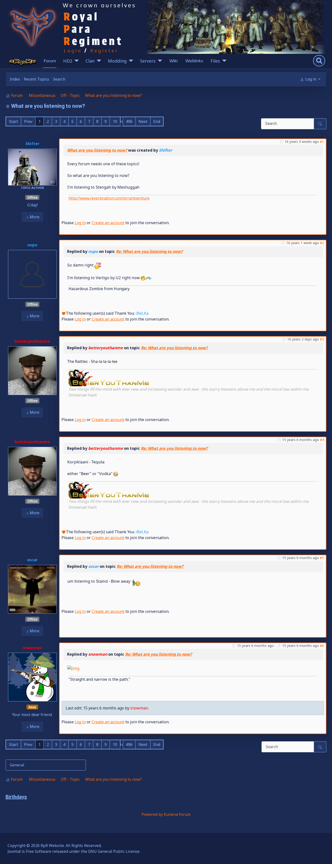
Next (143, 121)
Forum (50, 60)
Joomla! (14, 851)
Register (104, 50)
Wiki (173, 60)
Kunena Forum (177, 814)
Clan (90, 61)
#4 (322, 439)
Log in (80, 222)
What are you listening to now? (97, 150)
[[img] (109, 377)
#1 (322, 141)
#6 (322, 645)
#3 (322, 339)
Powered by (152, 814)
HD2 (67, 61)
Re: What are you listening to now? (149, 251)
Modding (117, 61)
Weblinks (194, 60)
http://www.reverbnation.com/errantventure (109, 198)
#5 (322, 557)
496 (129, 121)
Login (73, 50)
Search (59, 79)
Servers (148, 61)
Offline (32, 197)
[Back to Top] (323, 855)
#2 (322, 242)
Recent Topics (36, 79)
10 (115, 121)
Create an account (108, 222)
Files (215, 61)
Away (32, 707)
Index (15, 79)
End (156, 121)
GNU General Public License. (114, 851)
